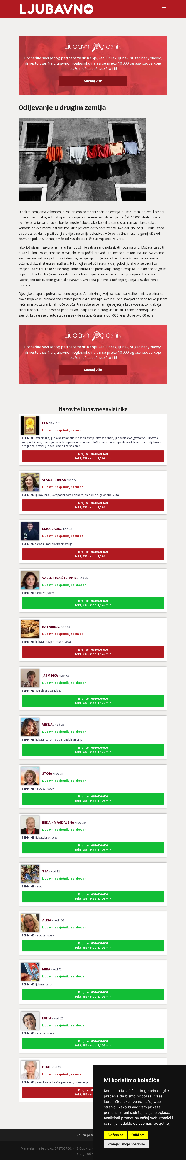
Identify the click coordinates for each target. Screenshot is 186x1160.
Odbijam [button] (137, 1135)
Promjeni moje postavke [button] (126, 1144)
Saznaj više (93, 81)
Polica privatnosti (91, 1135)
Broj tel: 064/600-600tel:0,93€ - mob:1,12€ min (93, 447)
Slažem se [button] (115, 1135)
